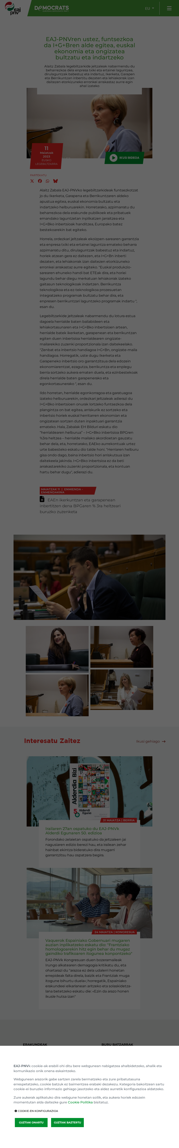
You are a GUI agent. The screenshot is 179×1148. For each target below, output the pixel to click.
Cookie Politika (80, 1102)
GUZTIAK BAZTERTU (67, 1122)
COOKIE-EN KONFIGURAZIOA (37, 1111)
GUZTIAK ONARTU (31, 1122)
